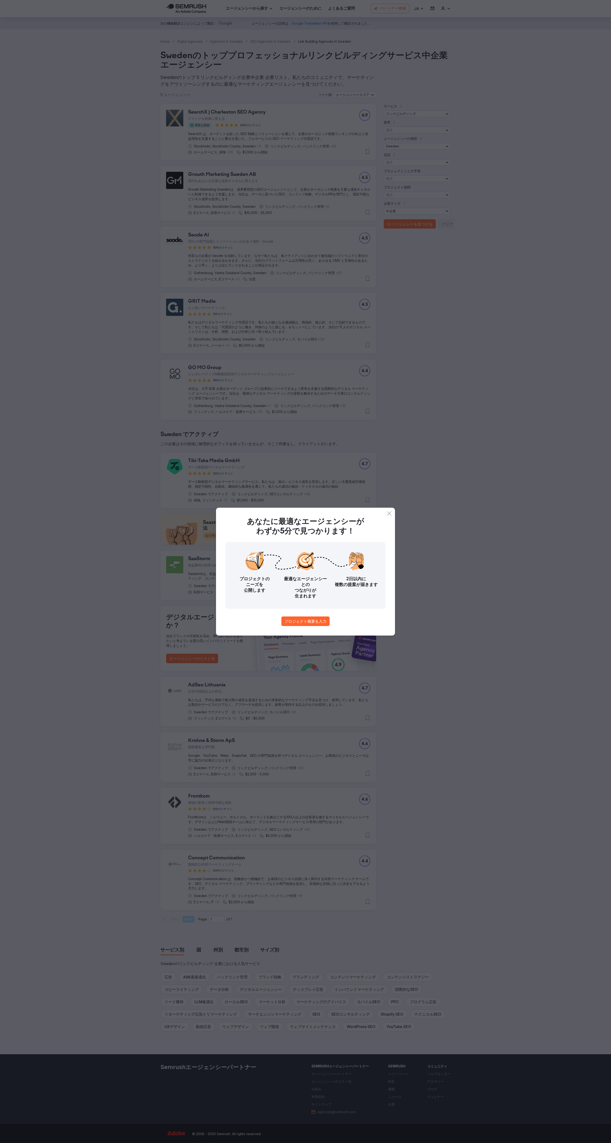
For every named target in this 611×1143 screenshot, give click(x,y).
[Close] (389, 513)
